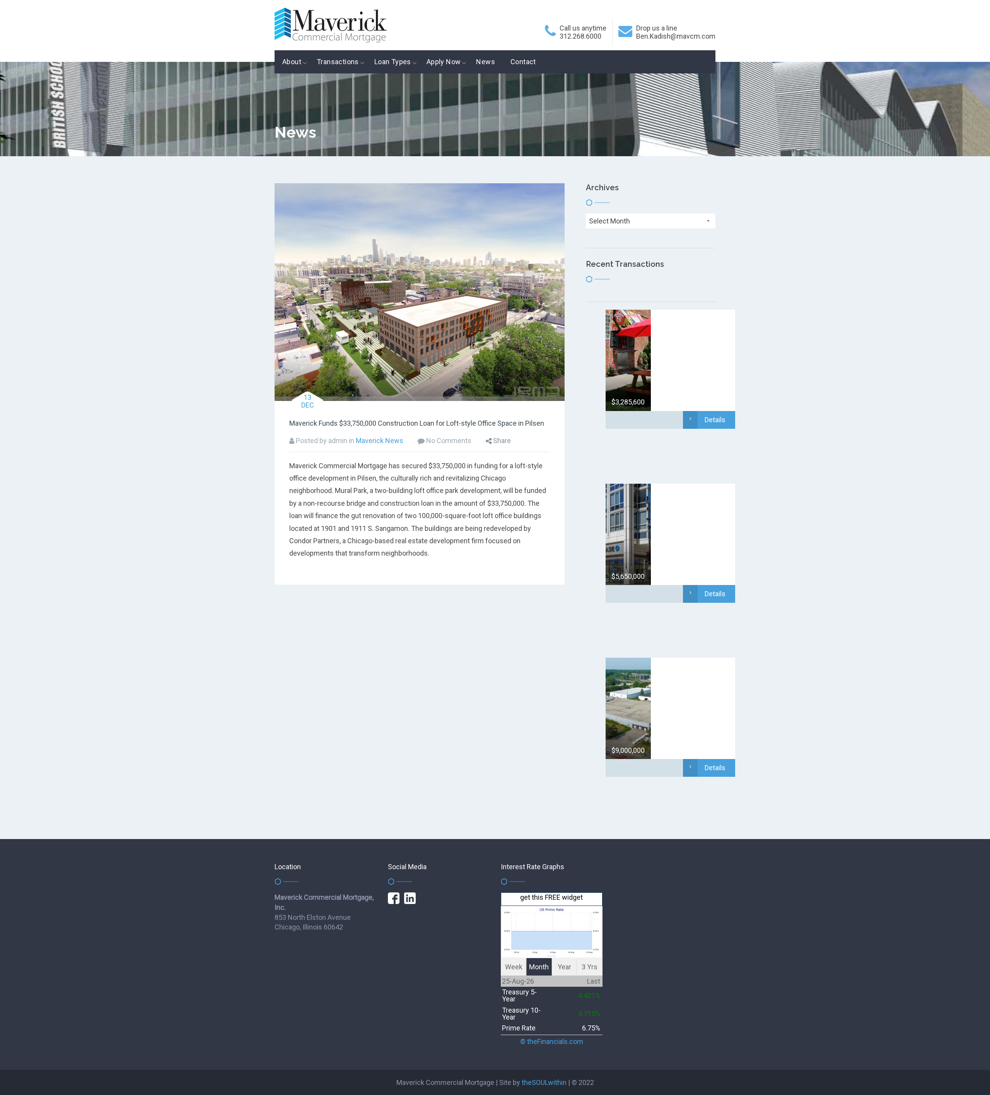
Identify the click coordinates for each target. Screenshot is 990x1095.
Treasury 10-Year (521, 1013)
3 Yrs (589, 967)
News (485, 62)
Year (564, 967)
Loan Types (392, 62)
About (291, 62)
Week (513, 967)
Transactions (338, 62)
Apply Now (444, 62)
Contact (523, 62)
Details (715, 420)
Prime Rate (519, 1028)
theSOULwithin (544, 1082)
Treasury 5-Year (519, 995)
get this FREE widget (551, 897)
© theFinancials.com (551, 1041)
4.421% (589, 995)
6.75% (591, 1028)
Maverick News (379, 441)
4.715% (589, 1014)
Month (539, 967)
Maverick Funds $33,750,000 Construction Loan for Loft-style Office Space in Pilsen (416, 423)
